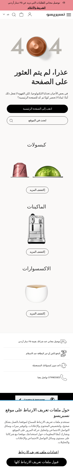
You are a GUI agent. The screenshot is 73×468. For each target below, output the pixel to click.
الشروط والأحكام (36, 7)
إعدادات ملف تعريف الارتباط (38, 452)
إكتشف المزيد (37, 189)
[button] (6, 14)
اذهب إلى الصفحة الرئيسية (37, 108)
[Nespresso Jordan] (56, 14)
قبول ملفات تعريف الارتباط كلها (36, 462)
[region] (36, 434)
